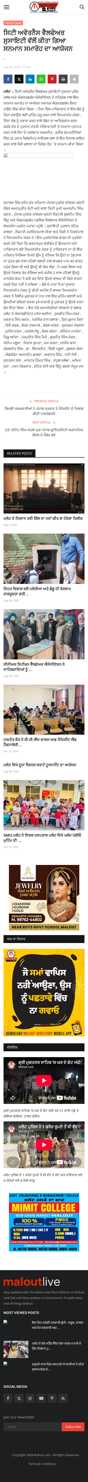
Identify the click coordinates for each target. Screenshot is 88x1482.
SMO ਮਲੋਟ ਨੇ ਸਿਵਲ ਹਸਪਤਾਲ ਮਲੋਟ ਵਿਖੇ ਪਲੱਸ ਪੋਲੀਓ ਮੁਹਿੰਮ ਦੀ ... (42, 838)
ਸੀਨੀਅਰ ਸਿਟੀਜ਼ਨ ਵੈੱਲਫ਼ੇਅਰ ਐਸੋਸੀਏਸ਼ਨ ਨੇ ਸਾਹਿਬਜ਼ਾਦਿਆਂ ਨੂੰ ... (34, 667)
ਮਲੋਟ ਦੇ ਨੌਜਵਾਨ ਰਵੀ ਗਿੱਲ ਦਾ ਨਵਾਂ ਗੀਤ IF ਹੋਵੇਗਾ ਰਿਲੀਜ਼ (43, 518)
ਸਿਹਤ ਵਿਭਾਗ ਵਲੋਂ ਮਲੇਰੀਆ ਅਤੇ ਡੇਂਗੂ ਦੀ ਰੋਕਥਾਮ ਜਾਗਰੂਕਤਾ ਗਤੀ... (37, 591)
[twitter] (19, 1398)
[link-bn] (44, 897)
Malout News (13, 23)
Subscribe (73, 1426)
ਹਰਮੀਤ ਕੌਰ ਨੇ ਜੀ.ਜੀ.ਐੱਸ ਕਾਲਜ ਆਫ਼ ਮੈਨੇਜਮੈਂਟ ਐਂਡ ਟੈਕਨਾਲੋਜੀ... (40, 742)
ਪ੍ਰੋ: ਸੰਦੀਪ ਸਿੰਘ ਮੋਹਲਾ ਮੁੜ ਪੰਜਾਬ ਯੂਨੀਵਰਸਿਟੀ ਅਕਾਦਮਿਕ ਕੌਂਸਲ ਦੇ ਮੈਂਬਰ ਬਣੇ (44, 432)
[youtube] (41, 1398)
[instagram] (30, 1398)
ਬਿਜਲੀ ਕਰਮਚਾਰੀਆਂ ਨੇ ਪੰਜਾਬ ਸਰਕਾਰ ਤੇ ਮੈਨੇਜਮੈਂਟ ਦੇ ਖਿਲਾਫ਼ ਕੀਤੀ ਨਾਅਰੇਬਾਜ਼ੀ (44, 411)
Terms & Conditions (42, 1464)
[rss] (63, 1398)
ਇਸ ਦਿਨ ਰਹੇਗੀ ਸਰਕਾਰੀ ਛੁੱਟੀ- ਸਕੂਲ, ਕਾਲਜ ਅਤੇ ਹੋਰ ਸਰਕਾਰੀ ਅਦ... (57, 1325)
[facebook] (8, 1398)
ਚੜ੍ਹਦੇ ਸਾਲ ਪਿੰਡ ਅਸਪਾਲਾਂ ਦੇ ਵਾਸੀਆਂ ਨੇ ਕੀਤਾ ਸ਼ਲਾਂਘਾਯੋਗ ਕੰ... (58, 1366)
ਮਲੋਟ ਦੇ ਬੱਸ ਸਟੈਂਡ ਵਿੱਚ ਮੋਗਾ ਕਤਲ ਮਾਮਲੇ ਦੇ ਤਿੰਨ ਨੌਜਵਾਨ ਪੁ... (56, 1345)
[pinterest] (52, 1398)
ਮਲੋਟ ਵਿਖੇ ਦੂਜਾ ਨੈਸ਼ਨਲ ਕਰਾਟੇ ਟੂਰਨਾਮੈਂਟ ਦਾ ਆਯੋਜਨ (40, 765)
